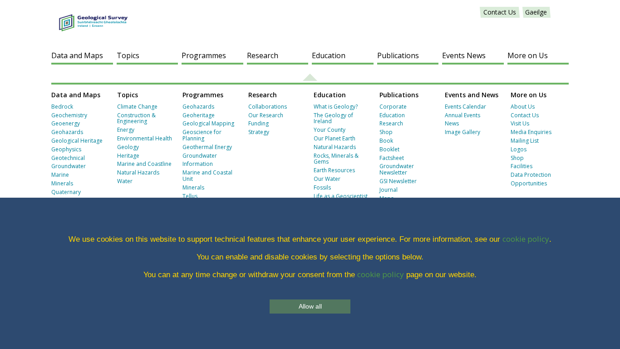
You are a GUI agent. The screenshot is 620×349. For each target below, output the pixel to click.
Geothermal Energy (207, 147)
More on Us (527, 55)
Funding (258, 123)
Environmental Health (144, 138)
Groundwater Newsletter (396, 169)
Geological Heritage (77, 141)
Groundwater (68, 166)
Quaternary (66, 192)
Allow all (310, 306)
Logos (519, 149)
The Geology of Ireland (333, 118)
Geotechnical (68, 158)
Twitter (560, 12)
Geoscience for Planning (201, 135)
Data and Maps (77, 55)
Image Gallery (462, 132)
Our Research (265, 115)
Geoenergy (65, 123)
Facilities (521, 166)
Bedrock (62, 106)
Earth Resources (334, 170)
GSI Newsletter (398, 181)
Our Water (327, 179)
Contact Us (499, 12)
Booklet (389, 149)
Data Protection (531, 175)
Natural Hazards (138, 172)
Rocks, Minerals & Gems (336, 159)
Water (125, 181)
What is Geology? (336, 106)
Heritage (128, 156)
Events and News (471, 94)
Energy (125, 130)
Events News (464, 55)
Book (386, 141)
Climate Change (137, 106)
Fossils (322, 187)
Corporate (393, 106)
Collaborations (267, 106)
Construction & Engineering (136, 118)
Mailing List (525, 141)
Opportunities (529, 183)
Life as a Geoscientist (341, 196)
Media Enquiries (531, 132)
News (452, 123)
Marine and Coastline (144, 164)
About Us (523, 106)
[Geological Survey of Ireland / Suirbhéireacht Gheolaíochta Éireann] (93, 18)
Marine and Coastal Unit (207, 176)
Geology (128, 147)
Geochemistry (69, 115)
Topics (128, 55)
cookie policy (525, 239)
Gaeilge (536, 12)
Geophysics (66, 149)
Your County (329, 130)
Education (328, 55)
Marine (60, 175)
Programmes (204, 55)
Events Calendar (465, 106)
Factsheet (391, 158)
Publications (398, 55)
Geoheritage (198, 115)
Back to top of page (310, 77)
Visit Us (520, 123)
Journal (388, 190)
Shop (386, 132)
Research (262, 55)
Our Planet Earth (334, 138)
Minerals (62, 183)
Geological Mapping (208, 123)
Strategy (258, 132)
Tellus (189, 196)
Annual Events (462, 115)
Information (197, 164)
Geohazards (67, 132)
